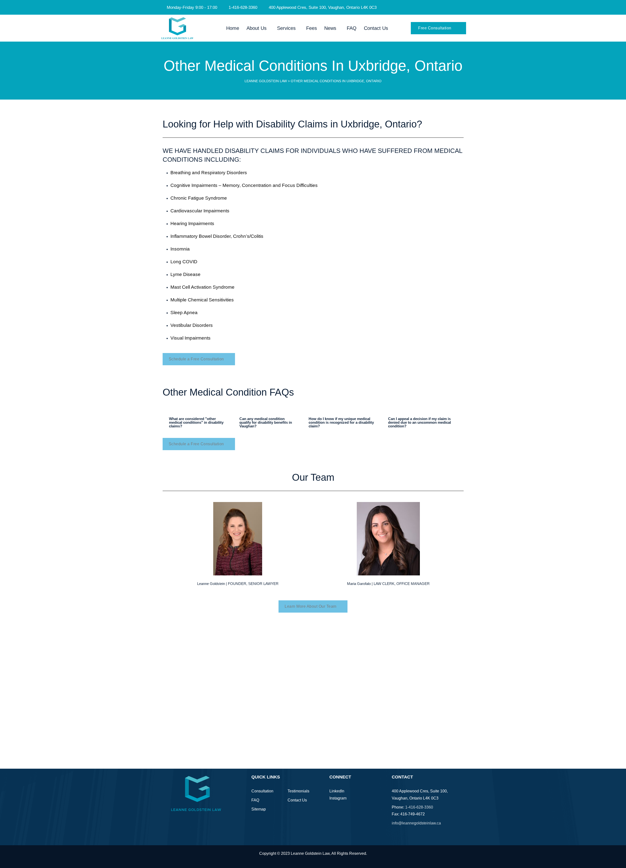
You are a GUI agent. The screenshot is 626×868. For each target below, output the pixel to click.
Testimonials (298, 791)
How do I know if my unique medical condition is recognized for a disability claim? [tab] (341, 422)
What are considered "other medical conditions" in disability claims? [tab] (196, 422)
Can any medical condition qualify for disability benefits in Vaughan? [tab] (265, 422)
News (330, 28)
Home (232, 28)
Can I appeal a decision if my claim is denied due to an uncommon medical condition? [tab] (419, 422)
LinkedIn (336, 791)
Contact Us (376, 28)
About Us (256, 28)
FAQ (352, 28)
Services (286, 28)
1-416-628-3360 (419, 807)
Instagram (338, 798)
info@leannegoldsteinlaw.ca (416, 823)
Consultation (262, 791)
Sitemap (258, 809)
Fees (311, 28)
